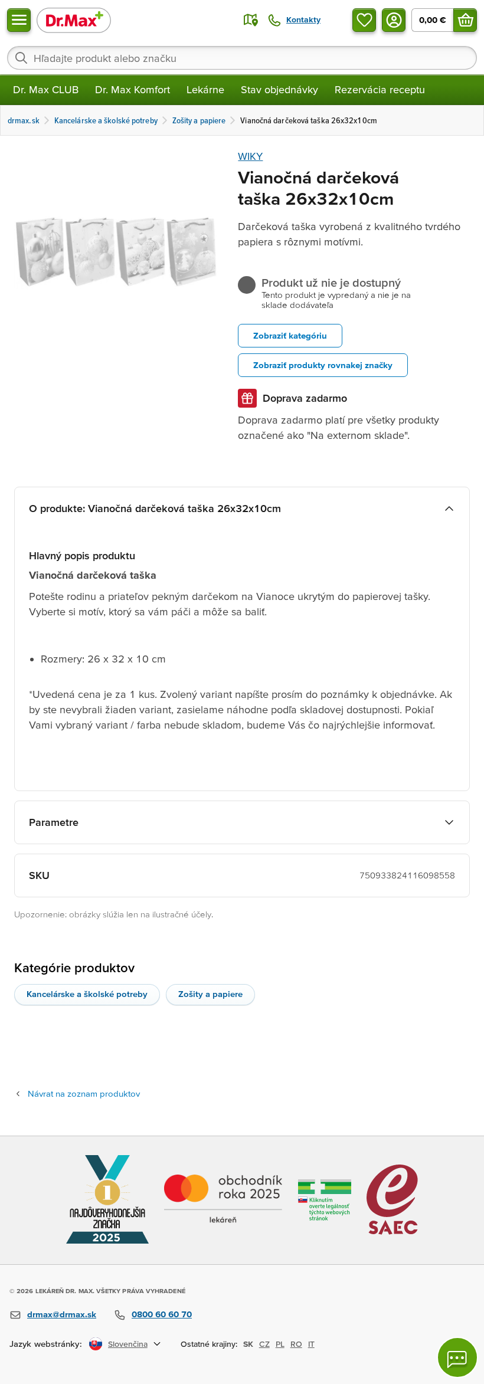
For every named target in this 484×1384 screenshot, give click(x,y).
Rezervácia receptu (380, 89)
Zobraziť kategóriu (290, 335)
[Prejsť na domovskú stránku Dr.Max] (74, 19)
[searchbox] (242, 58)
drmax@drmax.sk (61, 1314)
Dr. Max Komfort (132, 89)
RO (296, 1344)
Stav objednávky (279, 89)
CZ (264, 1344)
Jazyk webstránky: (45, 1344)
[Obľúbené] (364, 20)
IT (311, 1344)
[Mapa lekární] (251, 20)
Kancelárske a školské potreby (87, 994)
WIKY (250, 156)
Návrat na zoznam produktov (84, 1093)
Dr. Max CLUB (46, 89)
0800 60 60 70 (162, 1314)
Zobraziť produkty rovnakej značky (323, 365)
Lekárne (205, 89)
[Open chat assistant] (457, 1357)
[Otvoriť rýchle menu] (19, 20)
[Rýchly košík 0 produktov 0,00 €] (465, 20)
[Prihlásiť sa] (393, 20)
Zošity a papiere (210, 994)
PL (280, 1344)
